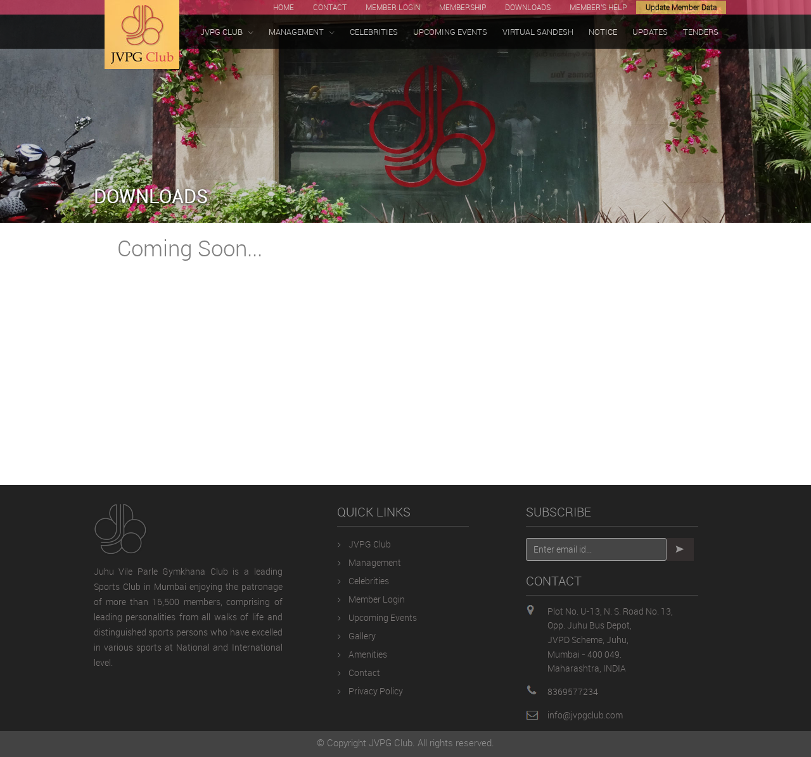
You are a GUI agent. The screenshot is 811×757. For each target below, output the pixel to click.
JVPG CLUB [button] (221, 31)
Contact (364, 672)
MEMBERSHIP (462, 7)
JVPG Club (369, 544)
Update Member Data (681, 7)
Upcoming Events (382, 617)
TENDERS (700, 31)
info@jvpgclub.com (585, 715)
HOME (283, 7)
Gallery (362, 636)
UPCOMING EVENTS (450, 31)
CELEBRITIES (374, 31)
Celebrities (368, 581)
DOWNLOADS (528, 7)
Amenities (367, 654)
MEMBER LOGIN (393, 7)
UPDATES (650, 31)
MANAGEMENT (296, 31)
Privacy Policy (375, 691)
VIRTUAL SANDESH (537, 31)
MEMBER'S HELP (598, 7)
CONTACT (330, 7)
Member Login (376, 599)
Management (374, 562)
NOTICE (603, 31)
